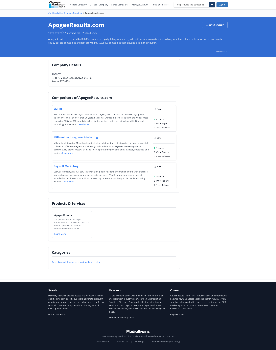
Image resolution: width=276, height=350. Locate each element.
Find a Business (159, 4)
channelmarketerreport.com (164, 341)
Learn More (60, 234)
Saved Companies (120, 4)
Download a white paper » (121, 317)
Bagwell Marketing (66, 166)
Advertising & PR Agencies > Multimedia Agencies (76, 262)
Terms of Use (122, 341)
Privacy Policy (102, 341)
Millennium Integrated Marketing (76, 137)
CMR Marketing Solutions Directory (65, 13)
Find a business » (56, 314)
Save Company (216, 24)
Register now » (177, 314)
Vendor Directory (78, 4)
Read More (84, 124)
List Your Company (99, 4)
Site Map (139, 341)
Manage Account (140, 4)
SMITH (58, 108)
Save (159, 109)
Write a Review (90, 32)
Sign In (222, 4)
